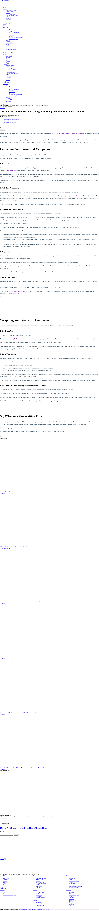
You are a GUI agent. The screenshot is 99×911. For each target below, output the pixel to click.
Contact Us (8, 45)
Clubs (4, 883)
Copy (16, 834)
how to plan (77, 133)
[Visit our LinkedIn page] (5, 859)
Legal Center (46, 909)
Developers (71, 904)
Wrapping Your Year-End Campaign (11, 120)
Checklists (71, 899)
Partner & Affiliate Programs (9, 895)
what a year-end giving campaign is (61, 133)
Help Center (8, 44)
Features (35, 875)
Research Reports (73, 900)
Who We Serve (11, 7)
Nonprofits (5, 882)
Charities (5, 881)
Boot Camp (8, 41)
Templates (71, 897)
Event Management (10, 14)
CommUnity (39, 895)
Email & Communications (12, 15)
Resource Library (10, 43)
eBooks (70, 896)
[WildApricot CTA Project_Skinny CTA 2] (44, 305)
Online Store (9, 18)
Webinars (8, 40)
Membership (11, 29)
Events (10, 31)
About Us (2, 890)
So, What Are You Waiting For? (10, 122)
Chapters (5, 884)
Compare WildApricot (11, 49)
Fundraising (11, 33)
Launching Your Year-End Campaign (11, 119)
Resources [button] (5, 27)
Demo (70, 905)
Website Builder (39, 879)
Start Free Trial (8, 52)
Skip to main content (4, 0)
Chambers (5, 879)
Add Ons (8, 23)
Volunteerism (12, 35)
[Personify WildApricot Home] (8, 5)
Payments (8, 13)
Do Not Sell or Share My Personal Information (31, 909)
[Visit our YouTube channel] (3, 859)
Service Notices (39, 904)
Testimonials (6, 26)
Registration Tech (40, 892)
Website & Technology (14, 32)
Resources (68, 890)
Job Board (38, 896)
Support (35, 900)
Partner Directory (40, 905)
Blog (1, 105)
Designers (71, 903)
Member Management (11, 10)
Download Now (3, 818)
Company (5, 892)
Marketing (11, 36)
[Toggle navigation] (12, 52)
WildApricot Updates (13, 39)
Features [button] (5, 9)
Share (3, 129)
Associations (6, 878)
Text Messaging (39, 893)
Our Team (5, 893)
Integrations (8, 19)
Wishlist (71, 901)
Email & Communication (41, 883)
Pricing (4, 24)
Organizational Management (15, 37)
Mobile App (8, 17)
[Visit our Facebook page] (1, 859)
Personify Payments (40, 897)
